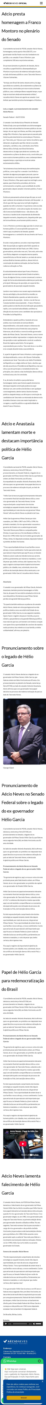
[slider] (39, 1323)
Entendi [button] (24, 1398)
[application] (23, 1324)
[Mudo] (34, 1324)
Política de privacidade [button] (15, 1392)
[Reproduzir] (6, 1324)
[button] (39, 1361)
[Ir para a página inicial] (15, 1342)
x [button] (42, 1381)
